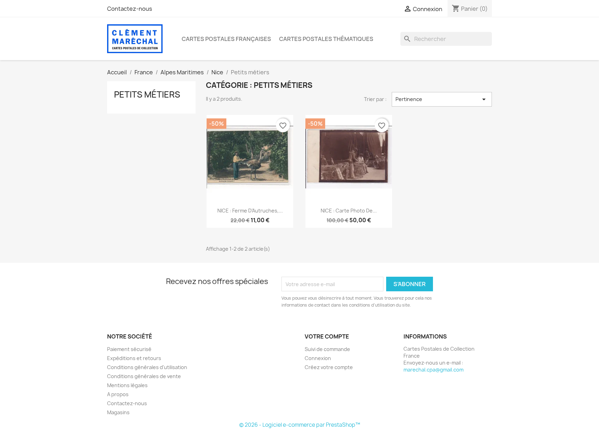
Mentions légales (127, 385)
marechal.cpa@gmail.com (433, 369)
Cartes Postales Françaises (226, 39)
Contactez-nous (129, 8)
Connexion (318, 358)
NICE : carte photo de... (349, 210)
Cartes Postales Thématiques (326, 39)
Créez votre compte (329, 367)
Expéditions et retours (134, 358)
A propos (118, 394)
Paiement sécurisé (129, 349)
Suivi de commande (327, 349)
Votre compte (327, 336)
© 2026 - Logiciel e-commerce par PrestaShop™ (299, 424)
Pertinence (442, 99)
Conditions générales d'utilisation (147, 367)
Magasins (118, 412)
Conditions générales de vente (144, 376)
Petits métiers (147, 94)
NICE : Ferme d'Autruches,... (250, 210)
